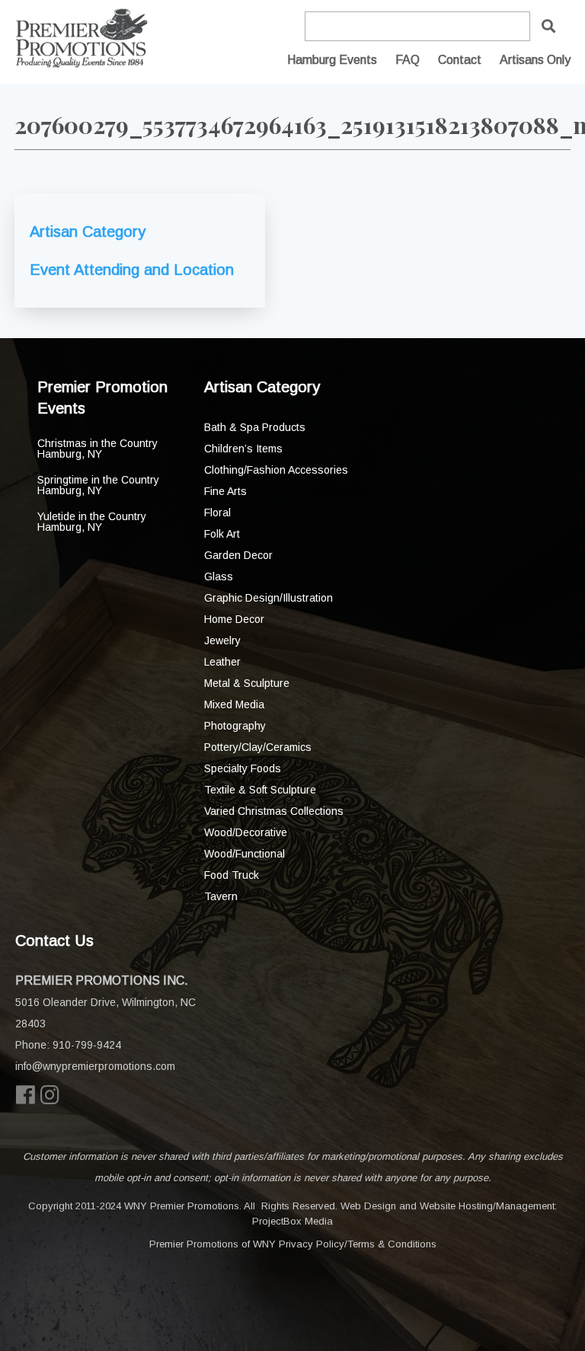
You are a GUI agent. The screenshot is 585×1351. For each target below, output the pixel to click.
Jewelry (222, 640)
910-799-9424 (87, 1045)
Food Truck (231, 875)
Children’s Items (243, 448)
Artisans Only (535, 59)
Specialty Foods (242, 768)
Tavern (221, 896)
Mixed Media (234, 704)
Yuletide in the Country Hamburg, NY (91, 521)
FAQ (407, 59)
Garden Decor (238, 555)
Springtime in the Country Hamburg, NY (98, 485)
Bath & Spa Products (254, 427)
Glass (218, 576)
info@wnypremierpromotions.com (95, 1066)
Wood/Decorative (245, 832)
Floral (217, 512)
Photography (235, 726)
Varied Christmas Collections (274, 811)
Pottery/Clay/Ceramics (258, 747)
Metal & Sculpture (246, 683)
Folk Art (222, 534)
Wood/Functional (244, 854)
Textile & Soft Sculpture (260, 790)
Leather (222, 662)
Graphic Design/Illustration (268, 598)
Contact (459, 59)
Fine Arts (225, 491)
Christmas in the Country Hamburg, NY (97, 448)
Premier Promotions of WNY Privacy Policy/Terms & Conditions (292, 1244)
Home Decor (234, 619)
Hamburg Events (332, 59)
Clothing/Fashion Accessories (276, 470)
